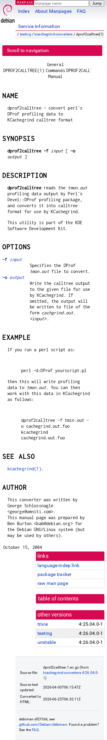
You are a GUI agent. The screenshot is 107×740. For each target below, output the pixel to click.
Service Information (39, 26)
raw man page (52, 583)
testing (25, 34)
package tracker (54, 574)
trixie (42, 624)
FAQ (81, 11)
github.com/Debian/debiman (43, 724)
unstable (46, 642)
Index (24, 11)
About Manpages (53, 11)
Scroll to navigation (28, 50)
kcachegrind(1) (24, 468)
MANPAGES (26, 2)
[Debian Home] (7, 12)
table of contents (58, 599)
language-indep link (58, 565)
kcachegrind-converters (53, 34)
